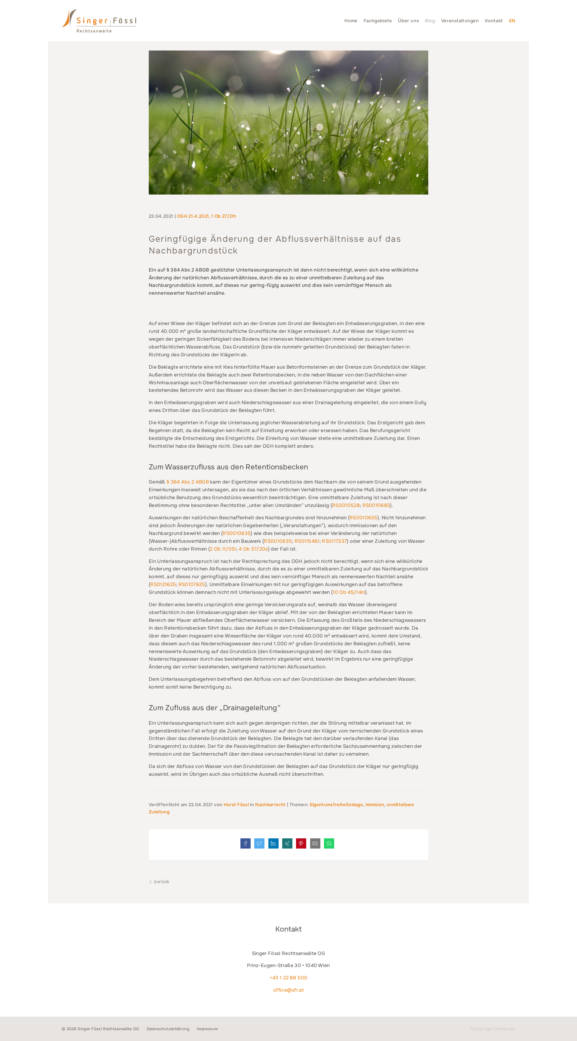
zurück (161, 882)
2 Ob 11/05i (223, 549)
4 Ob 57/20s (253, 549)
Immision (374, 805)
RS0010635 (363, 517)
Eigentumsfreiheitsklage (336, 805)
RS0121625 (163, 584)
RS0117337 (334, 541)
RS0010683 (376, 505)
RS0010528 (346, 505)
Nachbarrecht (270, 805)
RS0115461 (307, 541)
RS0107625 (192, 584)
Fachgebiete (378, 21)
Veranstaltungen (460, 21)
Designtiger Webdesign (493, 1028)
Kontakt (494, 21)
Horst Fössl (237, 805)
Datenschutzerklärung (168, 1028)
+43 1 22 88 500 (289, 978)
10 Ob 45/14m (349, 592)
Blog (430, 21)
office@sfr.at (288, 990)
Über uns (408, 21)
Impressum (207, 1028)
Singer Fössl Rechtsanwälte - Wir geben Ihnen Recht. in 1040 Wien (99, 20)
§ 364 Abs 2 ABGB (187, 482)
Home (350, 21)
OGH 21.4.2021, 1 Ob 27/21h (206, 216)
